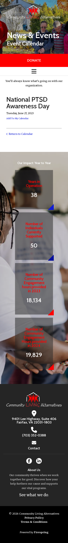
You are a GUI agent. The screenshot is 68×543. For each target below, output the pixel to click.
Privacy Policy (34, 517)
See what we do (33, 494)
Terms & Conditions (34, 521)
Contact (34, 448)
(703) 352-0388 (34, 435)
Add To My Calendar (17, 118)
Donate (34, 60)
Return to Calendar (21, 133)
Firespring (41, 532)
